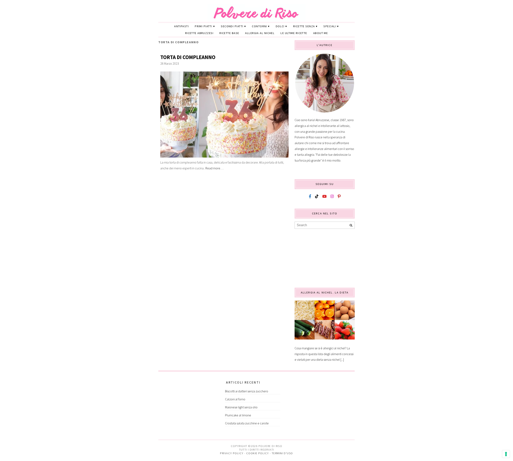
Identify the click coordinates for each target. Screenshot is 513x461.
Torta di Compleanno (187, 57)
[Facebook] (310, 196)
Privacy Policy (231, 453)
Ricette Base (229, 33)
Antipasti (181, 26)
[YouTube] (324, 196)
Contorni (259, 26)
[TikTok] (316, 196)
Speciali (329, 26)
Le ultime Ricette (294, 33)
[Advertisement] (325, 258)
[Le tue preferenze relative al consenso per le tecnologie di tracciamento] (506, 454)
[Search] (350, 225)
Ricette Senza (304, 26)
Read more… (214, 168)
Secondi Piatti (232, 26)
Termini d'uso (282, 453)
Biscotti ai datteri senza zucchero (246, 391)
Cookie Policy (257, 453)
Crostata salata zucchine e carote (247, 423)
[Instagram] (332, 196)
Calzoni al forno (235, 399)
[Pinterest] (339, 196)
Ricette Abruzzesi (199, 33)
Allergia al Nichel (260, 33)
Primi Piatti (203, 26)
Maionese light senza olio (241, 407)
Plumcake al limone (238, 415)
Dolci (280, 26)
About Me (320, 33)
